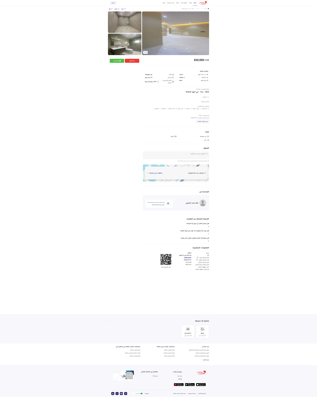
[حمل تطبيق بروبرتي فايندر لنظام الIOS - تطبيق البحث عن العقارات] (201, 384)
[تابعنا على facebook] (121, 393)
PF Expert (155, 376)
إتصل (131, 61)
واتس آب (116, 61)
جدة (201, 8)
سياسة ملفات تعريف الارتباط (179, 393)
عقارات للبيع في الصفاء (169, 356)
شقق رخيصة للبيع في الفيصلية (202, 356)
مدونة (164, 3)
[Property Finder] (208, 8)
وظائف (180, 379)
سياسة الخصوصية (192, 393)
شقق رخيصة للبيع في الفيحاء (202, 353)
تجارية (177, 3)
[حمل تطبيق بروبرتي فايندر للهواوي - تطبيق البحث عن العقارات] (179, 384)
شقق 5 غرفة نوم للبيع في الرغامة (132, 353)
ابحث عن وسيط (170, 3)
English (147, 393)
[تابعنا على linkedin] (112, 393)
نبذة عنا (180, 376)
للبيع (195, 3)
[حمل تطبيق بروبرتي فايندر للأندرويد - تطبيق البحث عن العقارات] (190, 384)
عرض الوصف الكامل (203, 121)
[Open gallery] (175, 33)
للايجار (190, 3)
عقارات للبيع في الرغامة (169, 350)
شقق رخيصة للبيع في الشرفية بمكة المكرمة (199, 350)
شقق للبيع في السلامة (135, 356)
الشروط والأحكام (202, 393)
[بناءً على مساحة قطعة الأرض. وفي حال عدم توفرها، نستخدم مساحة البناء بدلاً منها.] (158, 82)
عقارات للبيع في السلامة (169, 353)
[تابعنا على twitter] (117, 393)
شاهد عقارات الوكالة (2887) (158, 205)
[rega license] (122, 375)
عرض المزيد (206, 360)
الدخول (113, 3)
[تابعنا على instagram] (125, 393)
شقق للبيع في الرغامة (202, 89)
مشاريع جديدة (184, 3)
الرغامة (196, 8)
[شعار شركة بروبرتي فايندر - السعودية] (203, 3)
